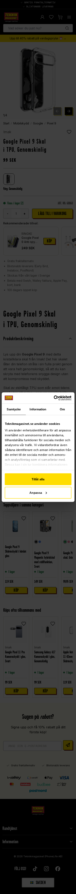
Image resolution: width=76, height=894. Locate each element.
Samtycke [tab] (14, 409)
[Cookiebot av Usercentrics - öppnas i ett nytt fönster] (54, 398)
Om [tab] (62, 409)
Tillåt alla (38, 479)
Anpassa (35, 492)
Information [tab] (38, 409)
